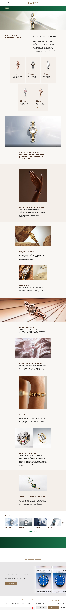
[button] (30, 531)
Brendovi (16, 599)
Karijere (12, 603)
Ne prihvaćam (41, 607)
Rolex (12, 599)
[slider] (28, 146)
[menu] (2, 3)
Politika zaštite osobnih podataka (26, 603)
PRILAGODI (63, 607)
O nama (24, 599)
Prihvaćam (53, 607)
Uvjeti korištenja (17, 603)
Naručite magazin (11, 583)
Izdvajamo (29, 599)
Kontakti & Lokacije (36, 599)
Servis (20, 599)
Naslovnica (7, 599)
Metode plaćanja (7, 603)
